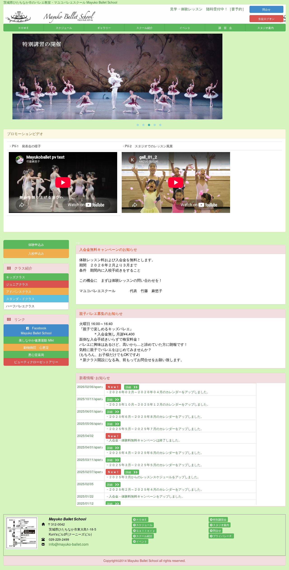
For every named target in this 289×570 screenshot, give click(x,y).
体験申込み (36, 244)
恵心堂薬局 (36, 354)
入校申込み (36, 253)
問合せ (269, 9)
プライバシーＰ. (222, 536)
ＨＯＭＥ (141, 519)
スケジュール (143, 525)
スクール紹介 (143, 536)
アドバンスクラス (18, 291)
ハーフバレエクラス (20, 306)
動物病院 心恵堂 (36, 347)
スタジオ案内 (220, 525)
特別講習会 (219, 519)
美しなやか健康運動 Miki (36, 340)
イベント (141, 541)
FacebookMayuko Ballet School (36, 330)
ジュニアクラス (17, 284)
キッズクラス (15, 277)
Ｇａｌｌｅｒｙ (145, 530)
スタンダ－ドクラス (20, 298)
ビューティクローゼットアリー (36, 362)
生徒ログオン (266, 19)
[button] (23, 27)
